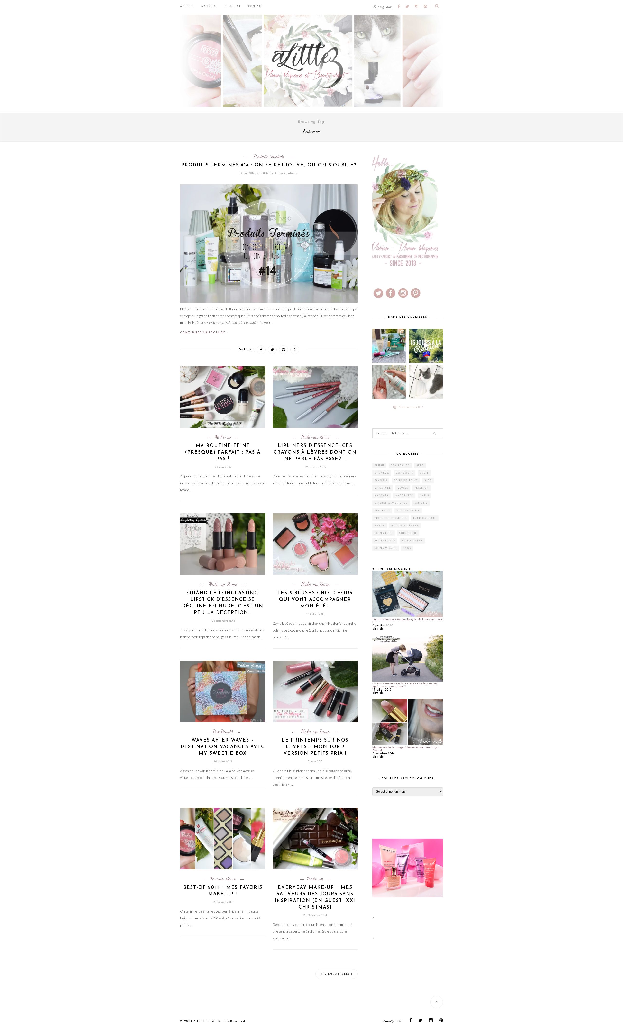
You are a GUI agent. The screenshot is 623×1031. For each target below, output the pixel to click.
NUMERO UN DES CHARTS (394, 569)
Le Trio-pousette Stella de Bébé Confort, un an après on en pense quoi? (404, 685)
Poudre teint (408, 511)
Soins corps (385, 541)
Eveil (424, 473)
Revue (324, 436)
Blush (379, 465)
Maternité (404, 495)
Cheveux (382, 473)
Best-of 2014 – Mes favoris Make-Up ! (222, 891)
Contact (255, 6)
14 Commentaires (286, 173)
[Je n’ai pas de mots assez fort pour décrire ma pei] (426, 382)
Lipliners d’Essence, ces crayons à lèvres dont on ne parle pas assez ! (315, 452)
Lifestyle (383, 488)
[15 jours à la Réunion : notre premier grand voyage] (426, 346)
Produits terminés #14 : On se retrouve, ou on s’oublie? (269, 165)
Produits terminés (269, 156)
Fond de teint (406, 480)
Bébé (420, 465)
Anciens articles (336, 974)
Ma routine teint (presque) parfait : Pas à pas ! (223, 452)
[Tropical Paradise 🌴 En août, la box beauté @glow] (389, 346)
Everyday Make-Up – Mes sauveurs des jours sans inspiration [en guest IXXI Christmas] (315, 897)
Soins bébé (384, 533)
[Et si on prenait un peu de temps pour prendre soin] (389, 382)
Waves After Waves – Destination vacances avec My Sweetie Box (223, 747)
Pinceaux (382, 511)
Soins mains (412, 541)
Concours (404, 473)
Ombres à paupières (391, 503)
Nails (424, 495)
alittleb (265, 173)
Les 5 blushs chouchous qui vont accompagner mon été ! (315, 600)
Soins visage (386, 548)
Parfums (421, 503)
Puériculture (424, 518)
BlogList (233, 6)
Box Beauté (223, 731)
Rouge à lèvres (404, 526)
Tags (407, 548)
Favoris (216, 878)
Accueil (187, 6)
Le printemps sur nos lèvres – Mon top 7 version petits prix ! (315, 747)
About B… (209, 6)
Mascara (382, 495)
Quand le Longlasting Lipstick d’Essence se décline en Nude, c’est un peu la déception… (222, 603)
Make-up (223, 436)
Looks (403, 488)
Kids (428, 480)
